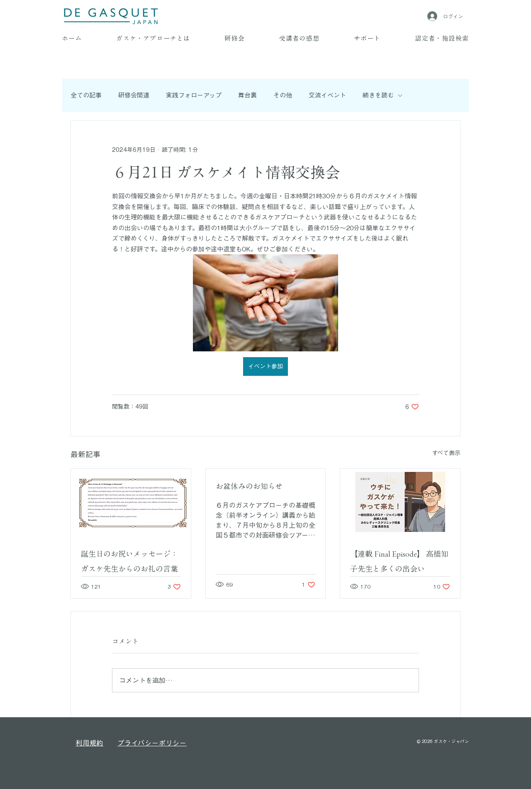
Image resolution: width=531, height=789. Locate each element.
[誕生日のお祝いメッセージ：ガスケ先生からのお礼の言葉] (131, 502)
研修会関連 (133, 95)
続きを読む (378, 95)
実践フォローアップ (194, 95)
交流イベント (327, 95)
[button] (153, 39)
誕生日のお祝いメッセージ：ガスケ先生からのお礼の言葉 (129, 561)
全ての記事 (86, 95)
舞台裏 (247, 95)
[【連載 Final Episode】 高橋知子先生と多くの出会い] (400, 502)
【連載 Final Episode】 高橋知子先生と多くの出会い (399, 561)
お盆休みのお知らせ (249, 486)
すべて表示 (446, 453)
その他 (282, 95)
